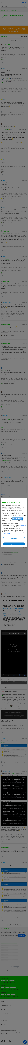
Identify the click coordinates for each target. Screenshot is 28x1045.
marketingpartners (17, 518)
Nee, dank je (14, 538)
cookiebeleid (22, 525)
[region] (14, 522)
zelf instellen (7, 533)
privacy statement (8, 527)
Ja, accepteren (14, 544)
